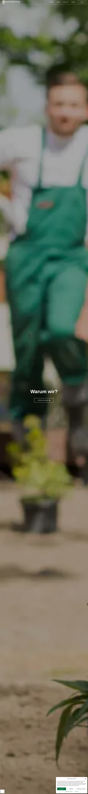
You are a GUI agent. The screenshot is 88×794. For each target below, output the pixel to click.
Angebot (73, 2)
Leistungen (51, 2)
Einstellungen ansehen (81, 788)
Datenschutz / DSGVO (69, 791)
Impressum (76, 791)
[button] (85, 778)
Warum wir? (65, 2)
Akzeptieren (61, 788)
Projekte (58, 2)
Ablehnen (71, 788)
